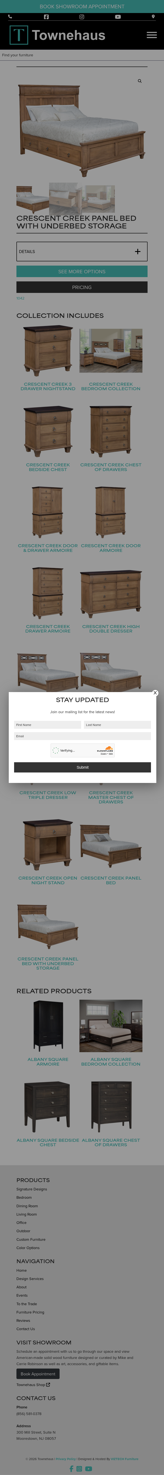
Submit (83, 767)
